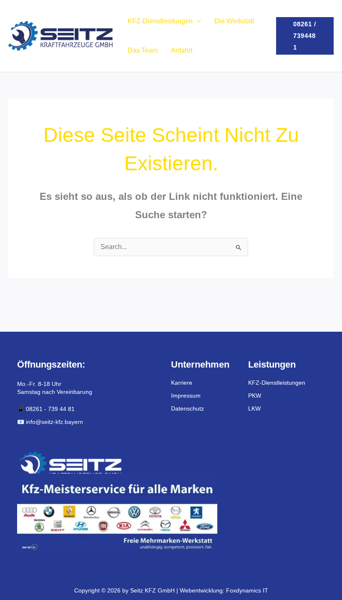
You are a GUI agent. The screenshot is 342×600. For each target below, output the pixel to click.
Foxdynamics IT (247, 590)
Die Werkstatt (234, 21)
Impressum (186, 395)
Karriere (181, 382)
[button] (197, 21)
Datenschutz (187, 408)
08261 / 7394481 (304, 35)
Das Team (143, 50)
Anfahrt (181, 50)
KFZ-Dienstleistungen (160, 21)
